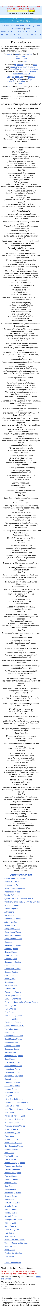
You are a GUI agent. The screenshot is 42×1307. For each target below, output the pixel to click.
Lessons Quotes (10, 1089)
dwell (11, 81)
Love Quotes (9, 1113)
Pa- (15, 35)
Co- (19, 32)
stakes (19, 79)
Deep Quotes (9, 982)
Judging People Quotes (13, 1076)
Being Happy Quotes (12, 932)
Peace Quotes (10, 1159)
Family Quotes (10, 1009)
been (32, 81)
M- (7, 35)
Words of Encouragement (14, 888)
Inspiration (5, 26)
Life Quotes (9, 1096)
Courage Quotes (11, 972)
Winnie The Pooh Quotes (14, 1240)
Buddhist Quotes (11, 949)
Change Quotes (10, 952)
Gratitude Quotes (11, 1042)
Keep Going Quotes (12, 1082)
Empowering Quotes (12, 992)
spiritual (27, 71)
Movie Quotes (9, 1136)
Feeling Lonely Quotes (13, 1016)
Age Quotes (9, 915)
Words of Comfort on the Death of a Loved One (22, 902)
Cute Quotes (9, 975)
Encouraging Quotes (12, 995)
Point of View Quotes (12, 1173)
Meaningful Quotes (11, 1123)
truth (17, 54)
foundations (33, 69)
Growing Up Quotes (12, 1046)
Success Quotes (10, 1223)
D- (23, 32)
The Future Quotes (11, 1029)
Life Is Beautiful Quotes (13, 1099)
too (13, 77)
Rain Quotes (9, 1186)
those (20, 67)
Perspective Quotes (12, 1169)
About (28, 29)
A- (9, 32)
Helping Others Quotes (13, 1056)
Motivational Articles (19, 26)
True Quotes (9, 1233)
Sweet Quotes (10, 1226)
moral (26, 69)
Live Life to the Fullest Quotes (16, 1102)
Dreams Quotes (10, 985)
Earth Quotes (9, 989)
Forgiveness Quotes (12, 1022)
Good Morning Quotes (13, 1039)
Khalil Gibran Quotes (12, 1263)
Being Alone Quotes (12, 929)
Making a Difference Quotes (15, 1116)
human (21, 86)
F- (30, 32)
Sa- (28, 35)
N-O (11, 35)
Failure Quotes (10, 1005)
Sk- (32, 35)
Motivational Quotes (12, 1133)
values (32, 67)
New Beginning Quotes (13, 1146)
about (8, 1300)
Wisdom (27, 62)
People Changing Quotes (14, 1163)
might (23, 81)
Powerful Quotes (11, 1179)
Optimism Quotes (11, 1149)
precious (29, 54)
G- (33, 32)
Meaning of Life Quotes (13, 1119)
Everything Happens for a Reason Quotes (21, 1002)
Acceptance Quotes (12, 905)
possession (20, 56)
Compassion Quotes (12, 962)
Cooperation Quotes (12, 969)
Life (8, 77)
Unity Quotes (9, 1236)
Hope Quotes (9, 1059)
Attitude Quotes (10, 922)
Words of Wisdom (11, 895)
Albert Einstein (21, 58)
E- (27, 32)
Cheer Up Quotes (11, 955)
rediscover (13, 67)
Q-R (23, 35)
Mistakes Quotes (11, 1129)
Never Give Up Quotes (13, 1143)
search (9, 54)
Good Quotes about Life (13, 1036)
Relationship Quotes (12, 1193)
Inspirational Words (12, 892)
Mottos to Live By (11, 885)
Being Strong (34, 26)
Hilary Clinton (21, 83)
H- (36, 32)
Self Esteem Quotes (12, 1203)
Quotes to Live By (11, 882)
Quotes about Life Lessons (15, 878)
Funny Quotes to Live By (14, 1026)
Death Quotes (9, 979)
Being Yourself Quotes (13, 939)
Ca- (15, 32)
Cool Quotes (9, 965)
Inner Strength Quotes (13, 1066)
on (22, 69)
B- (12, 32)
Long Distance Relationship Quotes (18, 1109)
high (30, 79)
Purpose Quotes (10, 1183)
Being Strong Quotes (12, 935)
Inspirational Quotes (12, 1072)
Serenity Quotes (10, 1206)
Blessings (8, 942)
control (33, 71)
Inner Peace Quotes (12, 1062)
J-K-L (3, 35)
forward (20, 65)
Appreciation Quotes (12, 919)
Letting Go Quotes (11, 1092)
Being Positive (17, 29)
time (21, 77)
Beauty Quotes (10, 925)
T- (35, 35)
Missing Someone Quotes (14, 1126)
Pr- (19, 35)
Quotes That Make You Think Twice (18, 898)
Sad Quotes (9, 1199)
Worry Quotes (9, 1250)
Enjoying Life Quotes (12, 999)
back (35, 65)
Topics (3, 32)
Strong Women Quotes (13, 1220)
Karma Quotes (10, 1079)
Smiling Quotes (10, 1209)
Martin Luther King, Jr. (21, 74)
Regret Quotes (10, 1189)
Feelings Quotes (11, 1019)
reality (12, 69)
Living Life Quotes (11, 1106)
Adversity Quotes (11, 909)
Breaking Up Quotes (12, 945)
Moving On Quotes (11, 1139)
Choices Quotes (10, 959)
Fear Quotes (9, 1012)
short (17, 77)
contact (10, 86)
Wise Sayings (9, 1246)
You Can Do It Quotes (13, 1253)
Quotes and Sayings (21, 874)
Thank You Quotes (11, 1230)
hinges (18, 69)
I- (39, 32)
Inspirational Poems (12, 1069)
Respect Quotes (10, 1196)
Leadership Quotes (12, 1086)
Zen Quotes (9, 1256)
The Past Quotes (11, 1156)
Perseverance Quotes (13, 1166)
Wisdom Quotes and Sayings (16, 1243)
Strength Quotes (10, 1216)
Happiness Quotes (11, 1049)
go (15, 65)
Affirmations (9, 912)
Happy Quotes (10, 1052)
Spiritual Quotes (10, 1213)
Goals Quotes (9, 1032)
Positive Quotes (10, 1176)
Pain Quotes (9, 1153)
